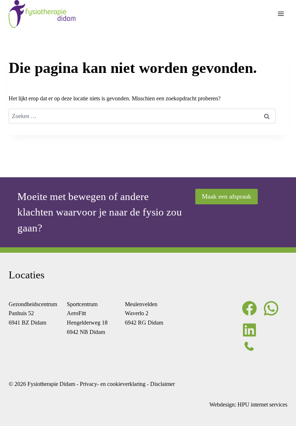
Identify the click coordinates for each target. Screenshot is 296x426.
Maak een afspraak (226, 196)
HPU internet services (262, 404)
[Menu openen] (280, 13)
